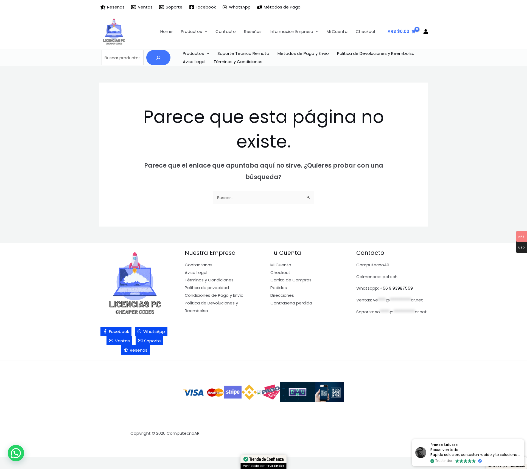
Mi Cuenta (337, 31)
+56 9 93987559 (396, 288)
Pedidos (278, 287)
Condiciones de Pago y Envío (214, 295)
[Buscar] (158, 57)
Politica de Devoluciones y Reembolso (375, 53)
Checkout (366, 31)
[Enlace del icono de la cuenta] (425, 31)
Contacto (225, 31)
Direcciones (282, 295)
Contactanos (198, 265)
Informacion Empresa (291, 31)
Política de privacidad (207, 287)
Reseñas (253, 31)
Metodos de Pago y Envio (303, 53)
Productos (191, 31)
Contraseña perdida (291, 303)
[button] (204, 31)
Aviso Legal (194, 61)
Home (166, 31)
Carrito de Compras (291, 280)
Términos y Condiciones (238, 61)
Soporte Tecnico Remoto (243, 53)
